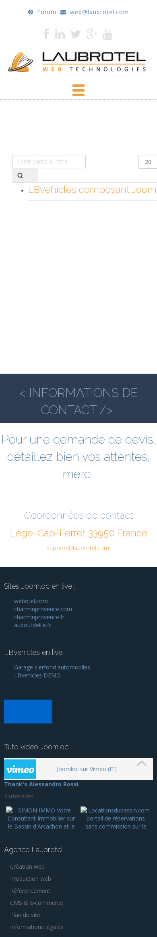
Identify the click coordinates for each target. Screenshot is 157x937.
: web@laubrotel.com (97, 12)
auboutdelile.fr (32, 625)
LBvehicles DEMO (37, 675)
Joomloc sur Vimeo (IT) (87, 769)
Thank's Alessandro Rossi (41, 784)
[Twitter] (78, 36)
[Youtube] (108, 36)
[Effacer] (33, 175)
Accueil (43, 140)
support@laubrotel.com (78, 548)
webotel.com (32, 601)
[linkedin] (61, 36)
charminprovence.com (43, 609)
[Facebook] (47, 36)
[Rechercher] (20, 175)
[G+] (95, 36)
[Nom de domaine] (28, 711)
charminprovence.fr (39, 617)
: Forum (44, 12)
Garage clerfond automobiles (52, 667)
